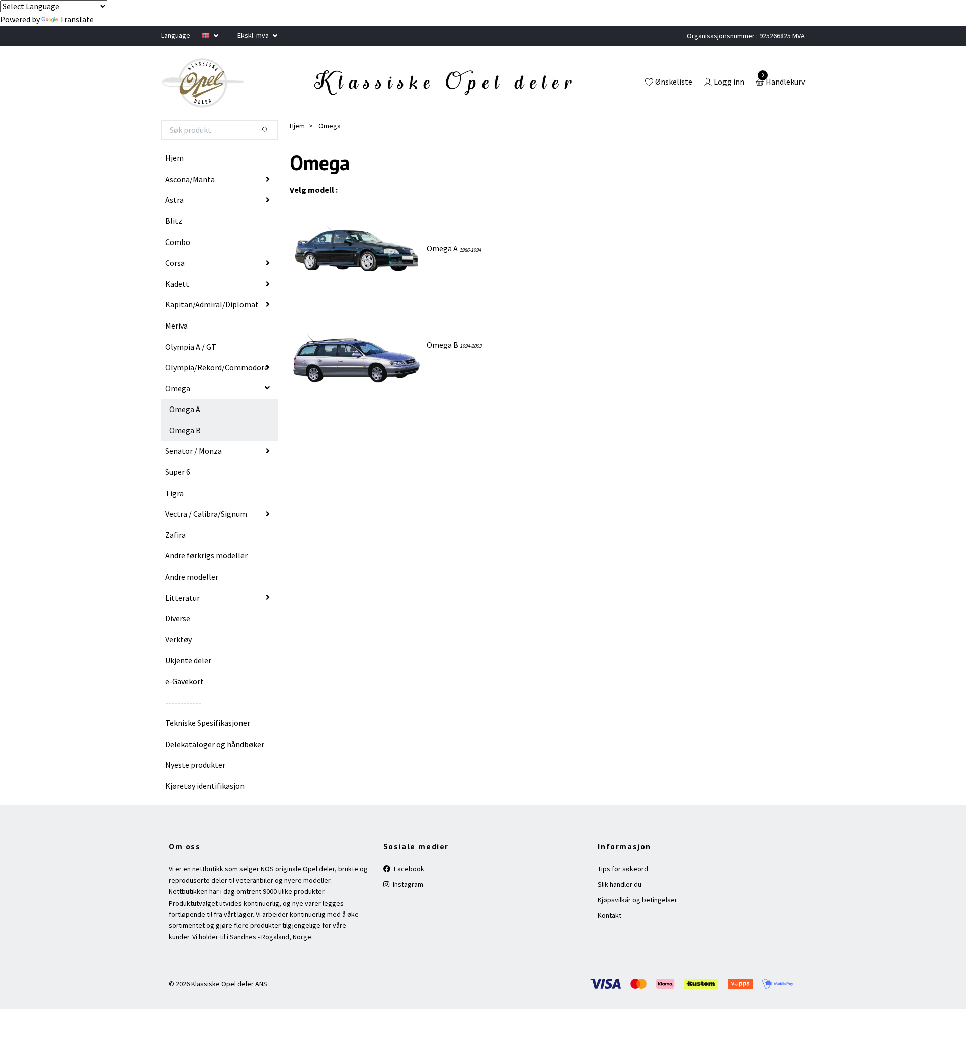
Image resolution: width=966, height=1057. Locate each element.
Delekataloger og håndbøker (214, 744)
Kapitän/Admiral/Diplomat (212, 304)
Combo (177, 242)
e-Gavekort (184, 681)
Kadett (177, 284)
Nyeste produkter (195, 765)
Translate (77, 19)
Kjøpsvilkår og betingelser (637, 899)
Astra (174, 200)
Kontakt (609, 915)
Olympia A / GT (190, 347)
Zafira (175, 535)
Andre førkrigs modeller (206, 555)
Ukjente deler (188, 660)
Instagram (407, 884)
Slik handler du (619, 884)
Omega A (184, 409)
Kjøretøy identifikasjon (205, 786)
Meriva (176, 325)
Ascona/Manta (190, 179)
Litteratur (182, 598)
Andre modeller (191, 577)
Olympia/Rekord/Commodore (216, 367)
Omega (177, 388)
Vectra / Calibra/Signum (206, 514)
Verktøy (178, 639)
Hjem (174, 158)
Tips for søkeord (623, 868)
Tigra (174, 493)
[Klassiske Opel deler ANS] (203, 83)
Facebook (408, 868)
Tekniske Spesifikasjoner (207, 723)
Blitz (173, 221)
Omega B (185, 430)
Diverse (177, 618)
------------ (183, 702)
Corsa (175, 263)
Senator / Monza (193, 451)
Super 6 (177, 472)
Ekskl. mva (253, 35)
